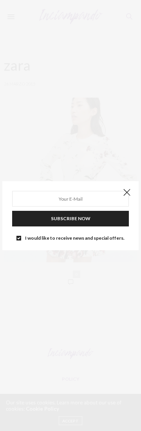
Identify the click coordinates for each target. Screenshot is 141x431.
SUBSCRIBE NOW (70, 218)
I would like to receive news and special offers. (75, 238)
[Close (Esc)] (127, 193)
